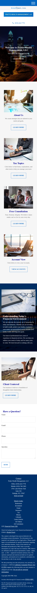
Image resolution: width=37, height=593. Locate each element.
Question (4, 447)
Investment (18, 506)
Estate (18, 508)
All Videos (18, 522)
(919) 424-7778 (20, 23)
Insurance (18, 510)
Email (3, 425)
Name (3, 415)
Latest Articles (18, 519)
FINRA (27, 579)
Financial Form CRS (11, 526)
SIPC (32, 579)
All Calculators (18, 524)
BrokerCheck (11, 532)
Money (18, 515)
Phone (3, 436)
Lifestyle (18, 517)
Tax (18, 512)
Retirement (18, 503)
